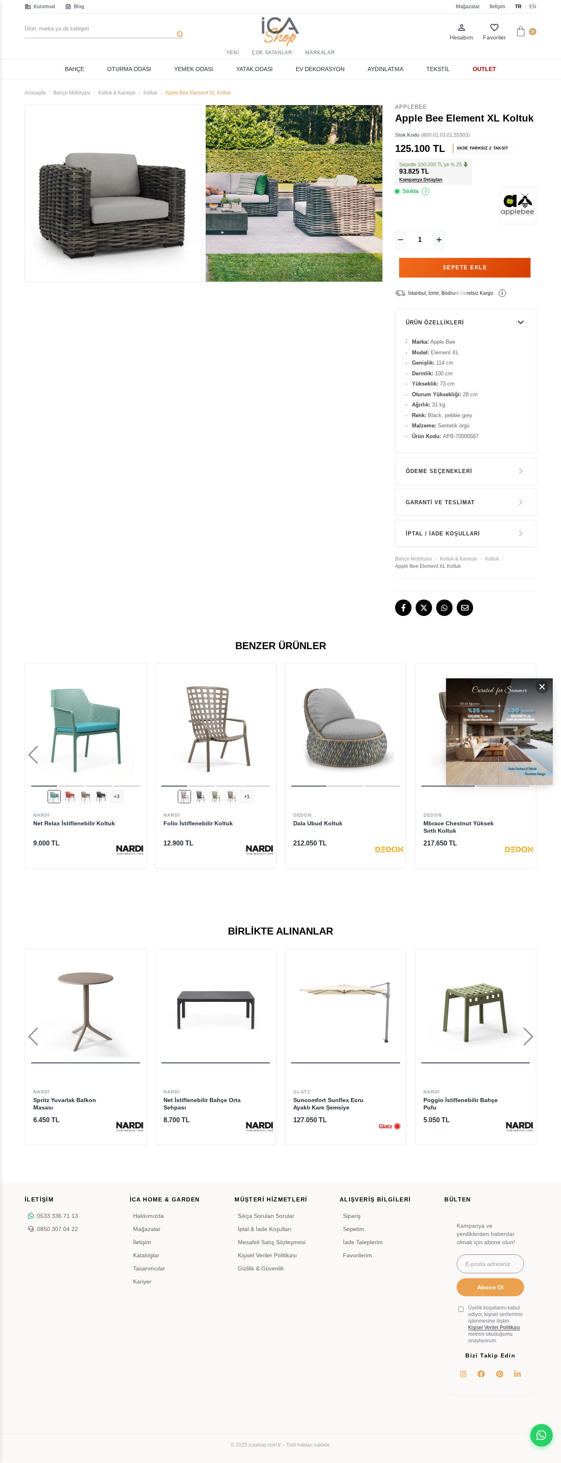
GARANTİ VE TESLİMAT (440, 502)
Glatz (301, 1091)
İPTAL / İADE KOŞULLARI (443, 534)
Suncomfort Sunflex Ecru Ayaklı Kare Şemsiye (328, 1104)
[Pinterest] (499, 1374)
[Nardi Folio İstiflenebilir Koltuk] (215, 728)
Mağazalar (468, 6)
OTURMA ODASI (129, 69)
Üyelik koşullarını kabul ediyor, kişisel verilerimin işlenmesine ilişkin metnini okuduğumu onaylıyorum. (495, 1324)
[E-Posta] (465, 607)
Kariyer (142, 1281)
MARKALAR (320, 52)
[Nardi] (129, 849)
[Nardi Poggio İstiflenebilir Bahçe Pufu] (475, 1009)
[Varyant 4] (101, 796)
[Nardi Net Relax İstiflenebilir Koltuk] (85, 728)
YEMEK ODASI (193, 69)
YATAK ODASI (254, 69)
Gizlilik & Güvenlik (261, 1268)
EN (532, 6)
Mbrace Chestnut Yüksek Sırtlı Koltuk (458, 827)
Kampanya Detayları (420, 179)
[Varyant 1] (54, 796)
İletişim (497, 6)
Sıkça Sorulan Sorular (266, 1216)
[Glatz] (389, 1126)
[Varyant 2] (69, 796)
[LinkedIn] (517, 1374)
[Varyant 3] (85, 796)
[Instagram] (463, 1374)
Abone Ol (490, 1287)
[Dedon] (389, 849)
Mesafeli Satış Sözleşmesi (272, 1242)
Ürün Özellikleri (435, 322)
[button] (44, 786)
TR (518, 6)
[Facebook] (403, 607)
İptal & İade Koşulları (265, 1229)
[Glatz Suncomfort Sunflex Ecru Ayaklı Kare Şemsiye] (345, 1009)
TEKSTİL (438, 69)
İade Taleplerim (363, 1242)
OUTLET (484, 69)
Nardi (41, 815)
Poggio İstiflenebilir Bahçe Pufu (460, 1104)
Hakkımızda (148, 1216)
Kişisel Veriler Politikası (267, 1255)
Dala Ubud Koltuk (318, 823)
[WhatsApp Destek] (541, 1435)
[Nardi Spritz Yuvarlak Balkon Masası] (85, 1009)
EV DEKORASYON (320, 69)
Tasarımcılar (149, 1268)
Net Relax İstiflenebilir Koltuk (74, 823)
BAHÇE (74, 69)
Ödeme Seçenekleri (439, 471)
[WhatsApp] (444, 607)
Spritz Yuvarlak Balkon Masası (64, 1104)
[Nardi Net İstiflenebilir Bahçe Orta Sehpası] (215, 1009)
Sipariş (352, 1216)
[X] (424, 607)
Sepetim (353, 1229)
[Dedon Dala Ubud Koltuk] (345, 728)
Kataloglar (146, 1255)
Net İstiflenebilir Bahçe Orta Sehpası (202, 1104)
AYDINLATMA (385, 69)
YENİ (232, 52)
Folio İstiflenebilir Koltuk (198, 823)
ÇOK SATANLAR (272, 52)
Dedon (302, 815)
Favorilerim (357, 1255)
